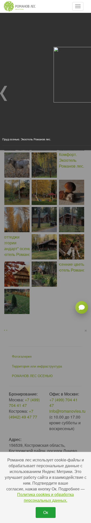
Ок (45, 512)
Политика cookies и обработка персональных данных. (45, 497)
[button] (77, 6)
